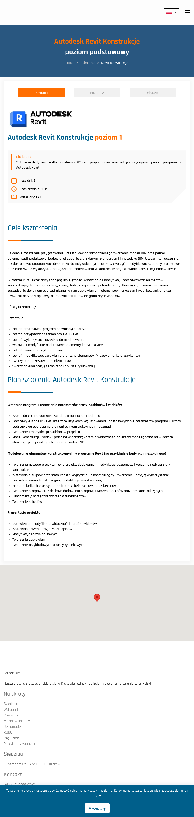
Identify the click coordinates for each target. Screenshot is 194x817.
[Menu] (187, 12)
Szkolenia (11, 704)
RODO (8, 732)
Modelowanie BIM (17, 721)
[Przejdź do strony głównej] (19, 12)
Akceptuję (97, 808)
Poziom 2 (97, 93)
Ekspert (153, 93)
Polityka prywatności (19, 744)
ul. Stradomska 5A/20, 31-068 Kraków (32, 764)
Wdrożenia (12, 709)
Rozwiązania (13, 715)
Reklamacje (12, 727)
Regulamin (12, 738)
